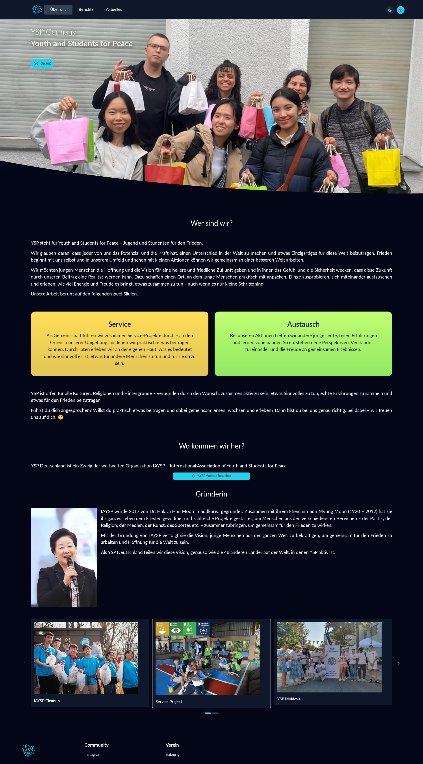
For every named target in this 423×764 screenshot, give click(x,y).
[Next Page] (399, 663)
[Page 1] (208, 713)
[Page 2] (215, 713)
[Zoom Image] (90, 658)
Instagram (93, 755)
